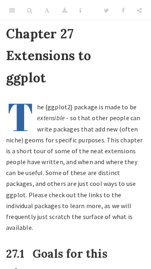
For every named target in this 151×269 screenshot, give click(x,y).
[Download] (64, 10)
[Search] (29, 10)
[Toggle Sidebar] (12, 10)
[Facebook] (123, 10)
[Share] (139, 10)
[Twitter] (106, 10)
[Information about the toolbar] (80, 10)
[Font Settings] (47, 10)
